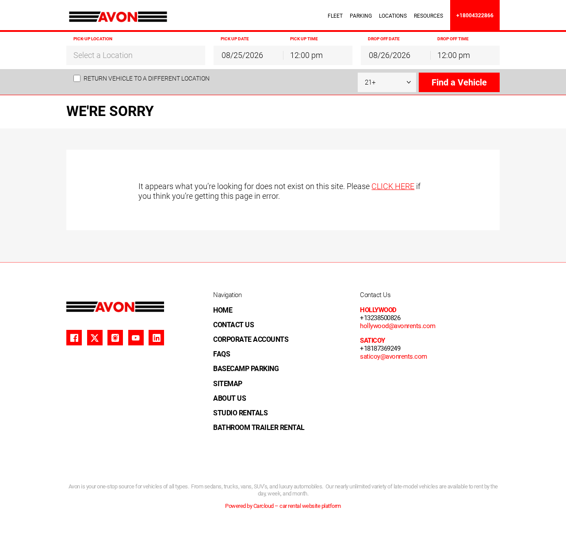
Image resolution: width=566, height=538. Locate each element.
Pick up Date (235, 38)
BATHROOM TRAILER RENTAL (259, 427)
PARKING (361, 16)
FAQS (221, 354)
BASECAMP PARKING (246, 368)
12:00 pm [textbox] (306, 55)
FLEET (335, 16)
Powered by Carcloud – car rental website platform (283, 506)
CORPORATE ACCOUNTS (250, 339)
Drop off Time (453, 38)
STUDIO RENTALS (240, 413)
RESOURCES (428, 16)
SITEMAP (227, 383)
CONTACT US (233, 325)
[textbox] (135, 55)
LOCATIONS (393, 16)
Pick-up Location (92, 38)
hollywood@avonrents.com (398, 326)
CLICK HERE (392, 186)
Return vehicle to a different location (147, 78)
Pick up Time (304, 38)
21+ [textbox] (370, 82)
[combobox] (135, 55)
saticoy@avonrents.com (393, 356)
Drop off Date (384, 38)
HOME (222, 310)
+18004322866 (474, 15)
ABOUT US (229, 398)
